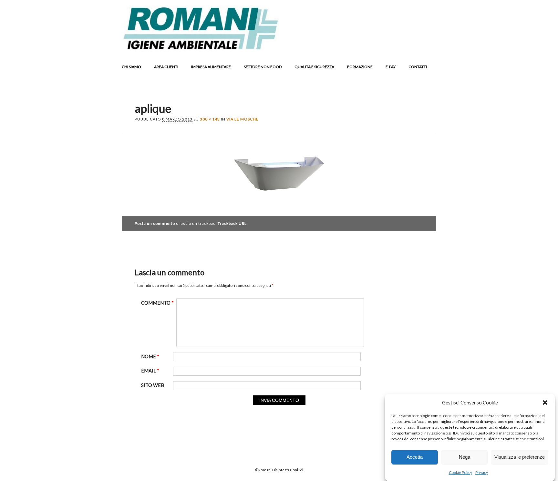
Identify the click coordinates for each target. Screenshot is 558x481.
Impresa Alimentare (211, 66)
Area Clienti (166, 66)
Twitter (393, 45)
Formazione (360, 66)
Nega (464, 457)
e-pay (391, 66)
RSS (417, 45)
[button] (545, 402)
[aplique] (279, 200)
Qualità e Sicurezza (314, 66)
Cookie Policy (460, 472)
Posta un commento (155, 223)
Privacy (481, 472)
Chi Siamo (131, 66)
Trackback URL (232, 223)
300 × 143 (210, 119)
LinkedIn (405, 45)
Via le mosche (242, 119)
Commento (157, 303)
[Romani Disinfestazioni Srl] (200, 48)
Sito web (152, 385)
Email (429, 45)
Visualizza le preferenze (519, 457)
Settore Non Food (263, 66)
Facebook (380, 45)
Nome (150, 356)
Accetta (415, 457)
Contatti (417, 66)
